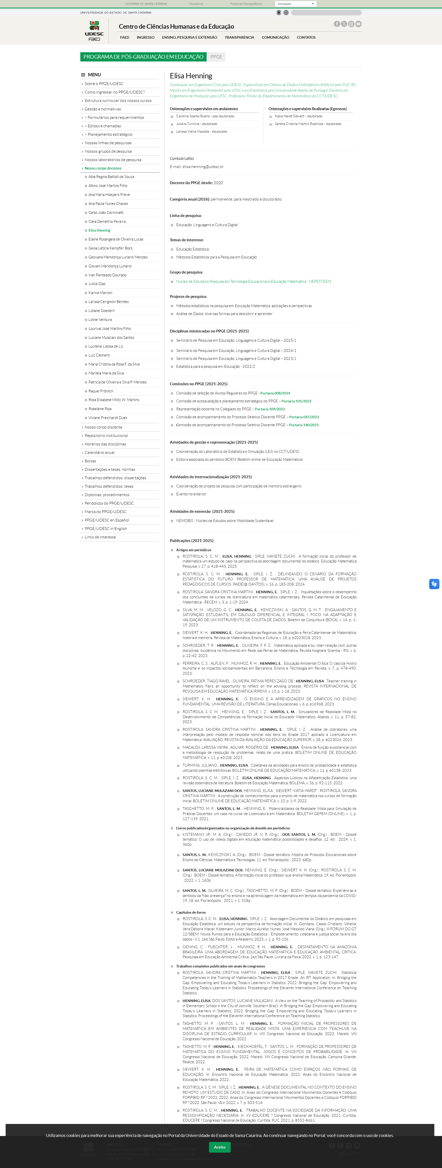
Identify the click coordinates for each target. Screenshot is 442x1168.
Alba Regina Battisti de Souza (111, 177)
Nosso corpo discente (103, 427)
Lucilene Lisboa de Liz (106, 346)
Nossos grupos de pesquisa (108, 151)
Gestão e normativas (103, 109)
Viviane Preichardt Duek (108, 418)
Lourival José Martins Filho (110, 329)
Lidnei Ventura (100, 320)
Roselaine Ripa (100, 409)
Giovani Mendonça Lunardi (110, 266)
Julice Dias (97, 284)
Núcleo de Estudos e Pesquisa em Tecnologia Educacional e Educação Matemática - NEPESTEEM (253, 281)
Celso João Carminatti (106, 213)
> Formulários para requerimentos (114, 117)
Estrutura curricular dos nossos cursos (118, 100)
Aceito (220, 1147)
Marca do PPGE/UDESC (106, 511)
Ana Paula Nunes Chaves (108, 204)
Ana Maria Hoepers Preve (109, 195)
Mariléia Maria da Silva (106, 373)
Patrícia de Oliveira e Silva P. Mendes (118, 382)
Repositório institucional (106, 435)
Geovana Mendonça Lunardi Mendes (118, 257)
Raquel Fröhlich (101, 391)
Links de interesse (100, 537)
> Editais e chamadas (103, 126)
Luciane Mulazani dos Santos (111, 338)
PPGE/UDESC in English (106, 528)
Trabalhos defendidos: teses (109, 486)
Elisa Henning (99, 230)
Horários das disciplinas (105, 444)
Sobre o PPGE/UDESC (104, 83)
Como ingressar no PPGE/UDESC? (115, 92)
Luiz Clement (99, 355)
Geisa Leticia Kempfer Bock (111, 248)
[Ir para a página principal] (94, 39)
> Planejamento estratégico (108, 134)
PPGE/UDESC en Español (107, 520)
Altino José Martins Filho (108, 186)
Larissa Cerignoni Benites (109, 302)
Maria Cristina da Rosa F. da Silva (114, 364)
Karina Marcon (100, 293)
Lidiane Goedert (102, 311)
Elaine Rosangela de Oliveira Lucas (116, 239)
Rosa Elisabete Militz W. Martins (114, 400)
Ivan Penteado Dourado (108, 275)
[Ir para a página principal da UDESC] (115, 12)
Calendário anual (100, 452)
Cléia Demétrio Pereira (107, 222)
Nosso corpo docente (103, 168)
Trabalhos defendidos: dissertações (115, 478)
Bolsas (90, 461)
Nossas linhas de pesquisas (108, 143)
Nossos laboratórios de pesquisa (113, 160)
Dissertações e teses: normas (110, 469)
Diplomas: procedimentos (107, 495)
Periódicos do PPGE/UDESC (109, 503)
